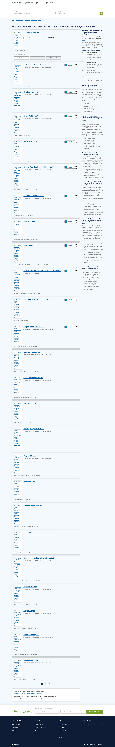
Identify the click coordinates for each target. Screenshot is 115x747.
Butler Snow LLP (29, 245)
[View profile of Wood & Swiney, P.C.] (18, 642)
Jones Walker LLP (30, 587)
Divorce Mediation (25, 693)
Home (13, 20)
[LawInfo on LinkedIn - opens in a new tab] (101, 723)
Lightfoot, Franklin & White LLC (35, 299)
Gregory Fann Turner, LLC (33, 326)
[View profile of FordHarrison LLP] (18, 149)
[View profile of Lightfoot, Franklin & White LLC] (18, 308)
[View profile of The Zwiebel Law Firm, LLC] (18, 204)
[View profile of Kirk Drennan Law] (18, 99)
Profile (54, 58)
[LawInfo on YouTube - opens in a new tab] (95, 723)
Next (48, 684)
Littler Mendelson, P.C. (32, 65)
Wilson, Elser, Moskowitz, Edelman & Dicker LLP (42, 271)
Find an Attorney (16, 720)
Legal (59, 720)
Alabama (39, 20)
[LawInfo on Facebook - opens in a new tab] (83, 723)
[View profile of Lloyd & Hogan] (18, 618)
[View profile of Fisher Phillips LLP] (18, 124)
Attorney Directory (19, 20)
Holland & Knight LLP (31, 352)
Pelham (42, 698)
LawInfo (37, 720)
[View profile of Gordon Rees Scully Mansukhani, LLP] (18, 176)
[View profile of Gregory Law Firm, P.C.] (18, 668)
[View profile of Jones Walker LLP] (18, 594)
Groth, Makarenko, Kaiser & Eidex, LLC (38, 558)
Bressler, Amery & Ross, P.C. (34, 505)
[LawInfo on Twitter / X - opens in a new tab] (89, 723)
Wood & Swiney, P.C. (31, 634)
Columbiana (27, 698)
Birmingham (17, 698)
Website (38, 58)
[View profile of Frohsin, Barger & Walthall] (18, 437)
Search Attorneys (94, 712)
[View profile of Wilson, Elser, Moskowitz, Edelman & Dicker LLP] (18, 280)
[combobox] (34, 13)
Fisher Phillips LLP (30, 116)
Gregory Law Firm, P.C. (32, 660)
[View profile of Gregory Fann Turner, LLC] (18, 334)
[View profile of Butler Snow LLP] (18, 253)
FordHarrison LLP (30, 141)
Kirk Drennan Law (30, 92)
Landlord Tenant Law (36, 693)
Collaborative (17, 693)
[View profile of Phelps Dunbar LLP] (18, 540)
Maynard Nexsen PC (31, 456)
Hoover (22, 698)
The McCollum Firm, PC (32, 32)
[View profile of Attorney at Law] (18, 411)
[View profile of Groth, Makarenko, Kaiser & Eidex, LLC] (18, 567)
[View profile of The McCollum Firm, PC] (18, 39)
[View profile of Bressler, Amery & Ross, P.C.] (18, 514)
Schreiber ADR (29, 481)
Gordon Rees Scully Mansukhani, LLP (38, 167)
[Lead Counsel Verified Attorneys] (84, 38)
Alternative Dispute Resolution (31, 20)
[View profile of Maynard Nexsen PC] (18, 464)
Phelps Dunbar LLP (30, 532)
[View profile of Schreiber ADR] (18, 488)
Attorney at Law (29, 403)
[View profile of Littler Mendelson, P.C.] (18, 73)
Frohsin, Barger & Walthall (33, 429)
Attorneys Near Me (30, 2)
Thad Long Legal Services (33, 378)
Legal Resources (38, 2)
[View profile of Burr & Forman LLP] (18, 228)
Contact (22, 58)
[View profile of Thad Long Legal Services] (18, 386)
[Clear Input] (54, 13)
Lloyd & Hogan (29, 611)
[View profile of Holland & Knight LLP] (18, 360)
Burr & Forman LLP (31, 221)
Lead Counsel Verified (49, 2)
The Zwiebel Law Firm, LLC (33, 196)
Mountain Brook (35, 698)
